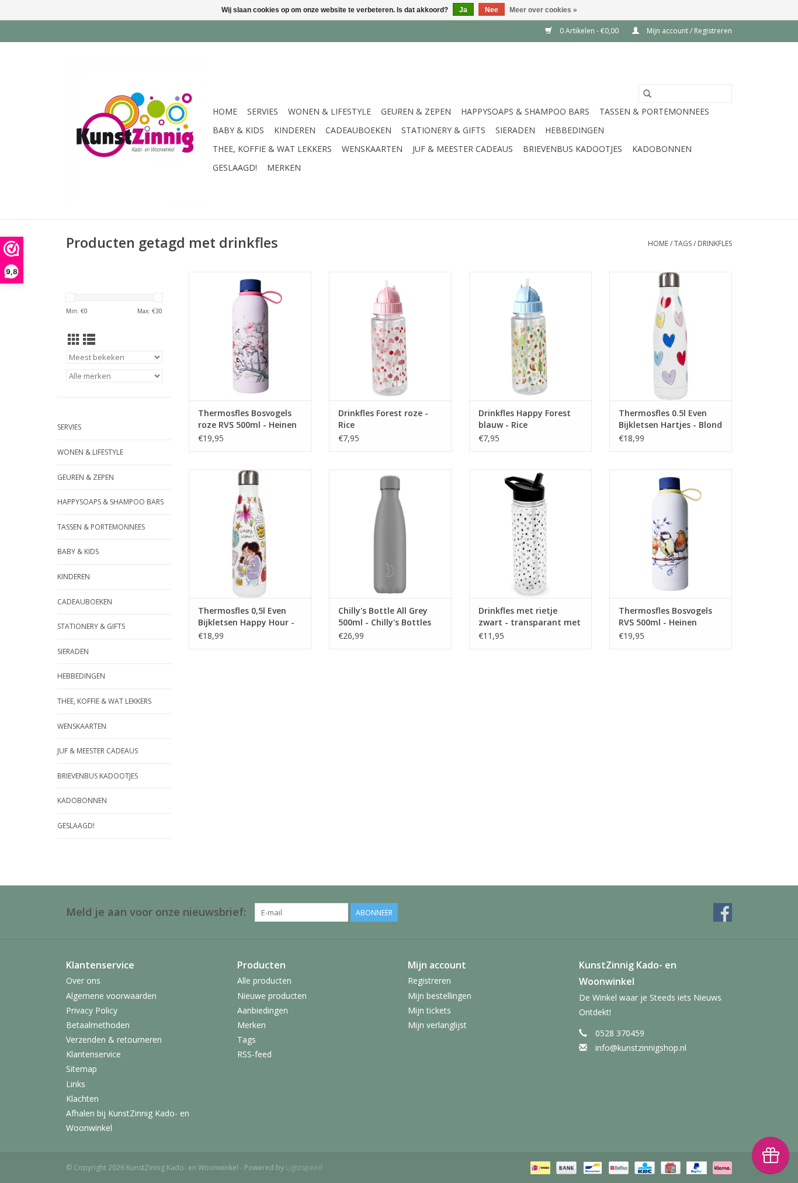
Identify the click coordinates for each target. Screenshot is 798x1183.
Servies (262, 111)
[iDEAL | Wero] (539, 1167)
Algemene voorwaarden (111, 995)
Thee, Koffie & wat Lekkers (272, 148)
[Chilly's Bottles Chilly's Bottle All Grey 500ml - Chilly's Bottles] (390, 533)
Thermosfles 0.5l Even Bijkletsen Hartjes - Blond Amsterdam (670, 419)
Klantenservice (93, 1054)
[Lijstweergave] (89, 339)
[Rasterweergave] (74, 339)
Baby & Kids (238, 130)
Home (225, 111)
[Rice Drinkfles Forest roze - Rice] (390, 336)
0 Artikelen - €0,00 (589, 31)
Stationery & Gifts (443, 130)
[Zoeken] (647, 93)
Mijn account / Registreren (688, 31)
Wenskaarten (372, 148)
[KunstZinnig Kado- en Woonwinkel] (137, 131)
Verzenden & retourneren (114, 1039)
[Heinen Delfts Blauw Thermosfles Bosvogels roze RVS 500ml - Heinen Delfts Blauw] (250, 336)
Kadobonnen (662, 148)
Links (75, 1083)
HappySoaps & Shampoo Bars (525, 111)
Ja (463, 10)
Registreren (429, 980)
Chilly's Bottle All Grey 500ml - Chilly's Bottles (384, 616)
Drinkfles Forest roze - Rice (383, 418)
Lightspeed (304, 1167)
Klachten (82, 1098)
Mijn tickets (429, 1010)
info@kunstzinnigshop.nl (640, 1047)
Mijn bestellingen (439, 995)
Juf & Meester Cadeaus (462, 148)
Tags (683, 243)
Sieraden (515, 130)
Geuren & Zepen (416, 111)
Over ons (83, 980)
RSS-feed (254, 1054)
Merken (284, 167)
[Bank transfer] (565, 1167)
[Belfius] (617, 1167)
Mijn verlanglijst (437, 1024)
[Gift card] (669, 1167)
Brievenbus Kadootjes (572, 148)
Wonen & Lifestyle (329, 111)
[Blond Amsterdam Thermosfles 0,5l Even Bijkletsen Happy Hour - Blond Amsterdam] (250, 533)
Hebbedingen (574, 130)
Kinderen (294, 130)
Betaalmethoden (98, 1024)
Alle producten (264, 980)
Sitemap (81, 1068)
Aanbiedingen (262, 1010)
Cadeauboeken (358, 130)
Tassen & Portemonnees (654, 111)
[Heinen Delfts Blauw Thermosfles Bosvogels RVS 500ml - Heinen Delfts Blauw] (670, 533)
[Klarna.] (720, 1167)
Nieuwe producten (272, 995)
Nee (491, 10)
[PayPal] (695, 1167)
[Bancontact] (591, 1167)
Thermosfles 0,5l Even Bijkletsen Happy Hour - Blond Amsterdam (246, 616)
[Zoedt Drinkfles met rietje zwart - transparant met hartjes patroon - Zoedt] (530, 533)
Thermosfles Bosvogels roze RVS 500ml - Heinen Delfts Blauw (247, 419)
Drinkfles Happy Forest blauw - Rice (524, 418)
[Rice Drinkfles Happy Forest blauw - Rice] (530, 336)
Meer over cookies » (543, 10)
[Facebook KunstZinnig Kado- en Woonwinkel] (722, 912)
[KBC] (643, 1167)
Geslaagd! (235, 167)
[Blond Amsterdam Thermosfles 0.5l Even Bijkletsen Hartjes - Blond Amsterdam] (670, 336)
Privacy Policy (91, 1010)
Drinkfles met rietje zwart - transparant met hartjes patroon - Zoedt (529, 616)
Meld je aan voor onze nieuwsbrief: (156, 912)
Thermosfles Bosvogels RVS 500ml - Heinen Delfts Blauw (665, 616)
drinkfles (715, 243)
